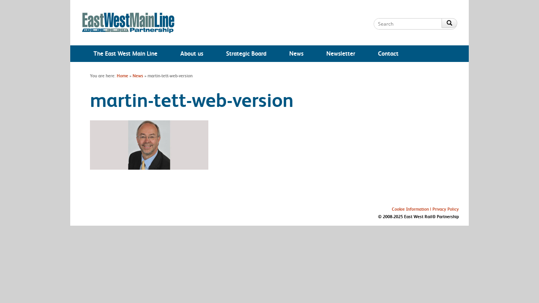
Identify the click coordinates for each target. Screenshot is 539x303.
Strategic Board (246, 53)
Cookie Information (410, 209)
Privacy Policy (445, 209)
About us (191, 53)
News (296, 53)
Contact (388, 53)
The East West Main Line (125, 53)
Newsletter (340, 53)
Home (122, 76)
